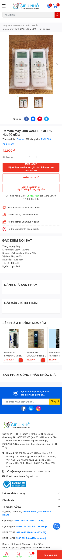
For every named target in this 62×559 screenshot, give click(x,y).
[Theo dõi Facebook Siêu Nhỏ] (23, 408)
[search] (57, 15)
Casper (21, 139)
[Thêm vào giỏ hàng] (21, 360)
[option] (31, 64)
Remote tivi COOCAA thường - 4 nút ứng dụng (36, 355)
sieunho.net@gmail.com (26, 476)
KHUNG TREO (30, 19)
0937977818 (43, 471)
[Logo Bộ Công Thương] (14, 484)
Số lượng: (8, 157)
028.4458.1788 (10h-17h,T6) (31, 532)
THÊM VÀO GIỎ (31, 177)
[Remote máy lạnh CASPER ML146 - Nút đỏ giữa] (31, 64)
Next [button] (56, 64)
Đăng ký (55, 401)
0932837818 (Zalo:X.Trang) (29, 520)
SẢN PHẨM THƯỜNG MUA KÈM (24, 323)
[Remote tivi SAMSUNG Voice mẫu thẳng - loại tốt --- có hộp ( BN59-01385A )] (14, 338)
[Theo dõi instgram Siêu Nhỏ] (38, 408)
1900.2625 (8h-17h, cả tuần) (31, 538)
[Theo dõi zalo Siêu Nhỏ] (31, 408)
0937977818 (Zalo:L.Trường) (31, 526)
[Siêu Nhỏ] (26, 6)
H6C (4, 19)
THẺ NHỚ (18, 19)
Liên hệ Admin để (31, 188)
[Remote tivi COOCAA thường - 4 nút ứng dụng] (36, 338)
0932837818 (33, 195)
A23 (10, 19)
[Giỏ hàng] (55, 6)
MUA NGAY (31, 167)
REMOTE (43, 19)
